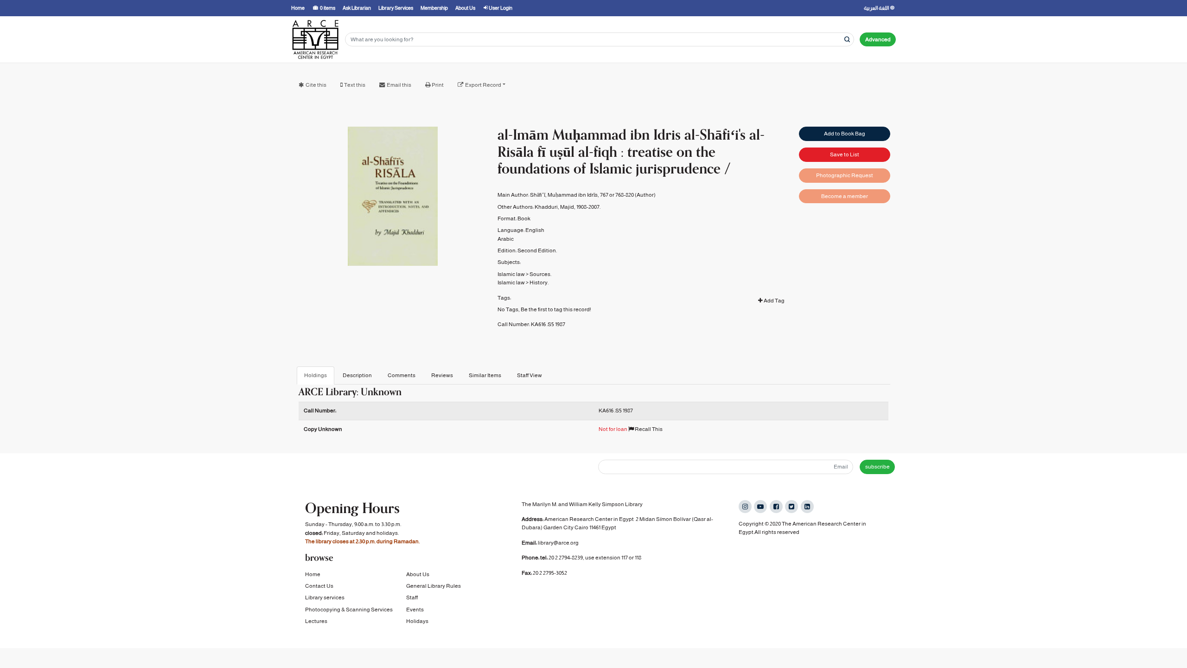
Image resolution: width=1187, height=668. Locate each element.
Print (438, 85)
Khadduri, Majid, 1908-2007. (567, 207)
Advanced (878, 39)
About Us (417, 574)
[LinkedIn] (807, 506)
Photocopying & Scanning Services (349, 609)
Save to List (844, 154)
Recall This (648, 429)
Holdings (315, 375)
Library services (325, 597)
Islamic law (511, 274)
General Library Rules (433, 586)
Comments (401, 375)
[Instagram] (745, 506)
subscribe (877, 466)
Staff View (529, 375)
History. (539, 282)
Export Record (483, 85)
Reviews (442, 375)
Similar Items (485, 375)
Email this (399, 85)
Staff (412, 597)
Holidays (417, 621)
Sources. (540, 274)
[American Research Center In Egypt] (315, 39)
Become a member (844, 196)
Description (357, 375)
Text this (354, 85)
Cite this (316, 85)
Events (415, 609)
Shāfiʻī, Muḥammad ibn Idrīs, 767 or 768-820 (582, 195)
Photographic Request (844, 175)
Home (312, 574)
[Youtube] (760, 506)
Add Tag (774, 300)
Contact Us (319, 586)
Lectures (316, 621)
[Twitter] (791, 506)
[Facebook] (776, 506)
